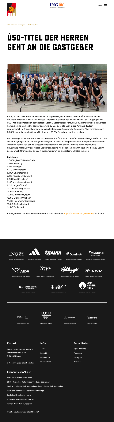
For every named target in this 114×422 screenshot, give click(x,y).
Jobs (42, 349)
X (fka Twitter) (80, 349)
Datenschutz (45, 362)
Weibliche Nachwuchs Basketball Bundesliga (25, 391)
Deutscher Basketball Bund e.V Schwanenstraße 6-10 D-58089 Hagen (20, 352)
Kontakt (43, 353)
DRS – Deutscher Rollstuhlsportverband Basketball (28, 382)
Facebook (78, 353)
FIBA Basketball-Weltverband (19, 377)
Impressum (45, 357)
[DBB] (11, 10)
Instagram (78, 357)
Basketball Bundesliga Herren (19, 395)
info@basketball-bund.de (23, 363)
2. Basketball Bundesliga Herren (20, 399)
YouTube (77, 362)
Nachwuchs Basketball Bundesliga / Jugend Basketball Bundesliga (35, 386)
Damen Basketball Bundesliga (19, 404)
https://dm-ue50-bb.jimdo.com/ (79, 213)
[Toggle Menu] (102, 5)
